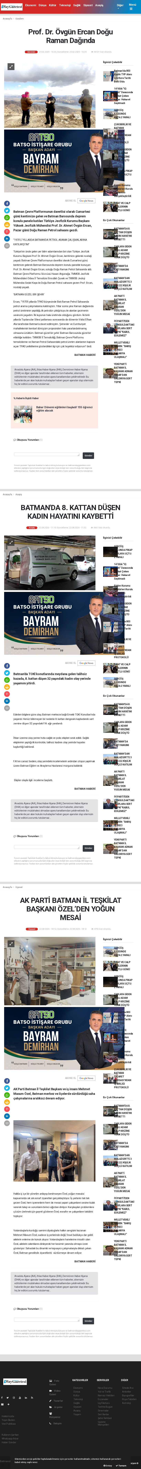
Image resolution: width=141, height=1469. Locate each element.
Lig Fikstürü (104, 1403)
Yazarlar (58, 1400)
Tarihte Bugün (105, 1406)
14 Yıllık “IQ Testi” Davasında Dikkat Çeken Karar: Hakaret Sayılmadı (123, 95)
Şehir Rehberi (105, 1418)
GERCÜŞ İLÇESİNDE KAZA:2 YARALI (122, 114)
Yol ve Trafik (104, 1391)
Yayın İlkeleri (8, 1420)
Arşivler (58, 1407)
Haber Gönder (9, 1442)
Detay (108, 1465)
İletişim (57, 1423)
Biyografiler (128, 1395)
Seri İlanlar (103, 1414)
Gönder (88, 455)
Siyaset (88, 5)
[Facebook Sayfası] (3, 1397)
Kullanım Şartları (10, 1434)
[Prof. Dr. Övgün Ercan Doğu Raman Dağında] (49, 93)
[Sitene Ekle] (10, 1404)
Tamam (122, 1465)
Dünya (42, 5)
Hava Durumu (105, 1388)
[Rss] (33, 1397)
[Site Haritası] (3, 1404)
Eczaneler (103, 1399)
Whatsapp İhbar (10, 1438)
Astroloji (126, 1403)
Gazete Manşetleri (103, 1423)
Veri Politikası (9, 1423)
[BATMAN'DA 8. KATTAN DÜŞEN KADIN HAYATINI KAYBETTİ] (49, 562)
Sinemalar (103, 1410)
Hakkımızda (8, 1416)
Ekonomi (30, 5)
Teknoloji (64, 5)
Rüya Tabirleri (129, 1399)
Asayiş (99, 5)
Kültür (52, 5)
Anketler (126, 1391)
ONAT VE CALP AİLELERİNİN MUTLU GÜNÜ (122, 207)
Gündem (19, 18)
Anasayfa (7, 18)
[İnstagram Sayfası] (15, 1397)
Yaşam (77, 1414)
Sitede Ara (127, 1388)
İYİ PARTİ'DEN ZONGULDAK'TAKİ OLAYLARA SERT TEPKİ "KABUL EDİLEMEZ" (124, 328)
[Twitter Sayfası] (9, 1397)
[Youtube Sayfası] (21, 1397)
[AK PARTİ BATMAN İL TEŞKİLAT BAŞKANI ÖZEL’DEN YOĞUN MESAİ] (49, 970)
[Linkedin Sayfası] (27, 1397)
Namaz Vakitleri (106, 1395)
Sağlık (77, 5)
